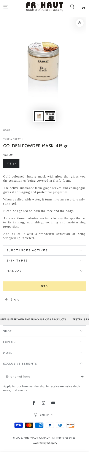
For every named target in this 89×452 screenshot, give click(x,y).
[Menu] (5, 6)
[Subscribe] (83, 376)
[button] (72, 6)
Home (7, 130)
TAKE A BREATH (13, 139)
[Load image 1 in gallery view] (39, 116)
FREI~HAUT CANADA (37, 437)
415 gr (11, 164)
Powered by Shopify (44, 442)
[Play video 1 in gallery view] (50, 116)
